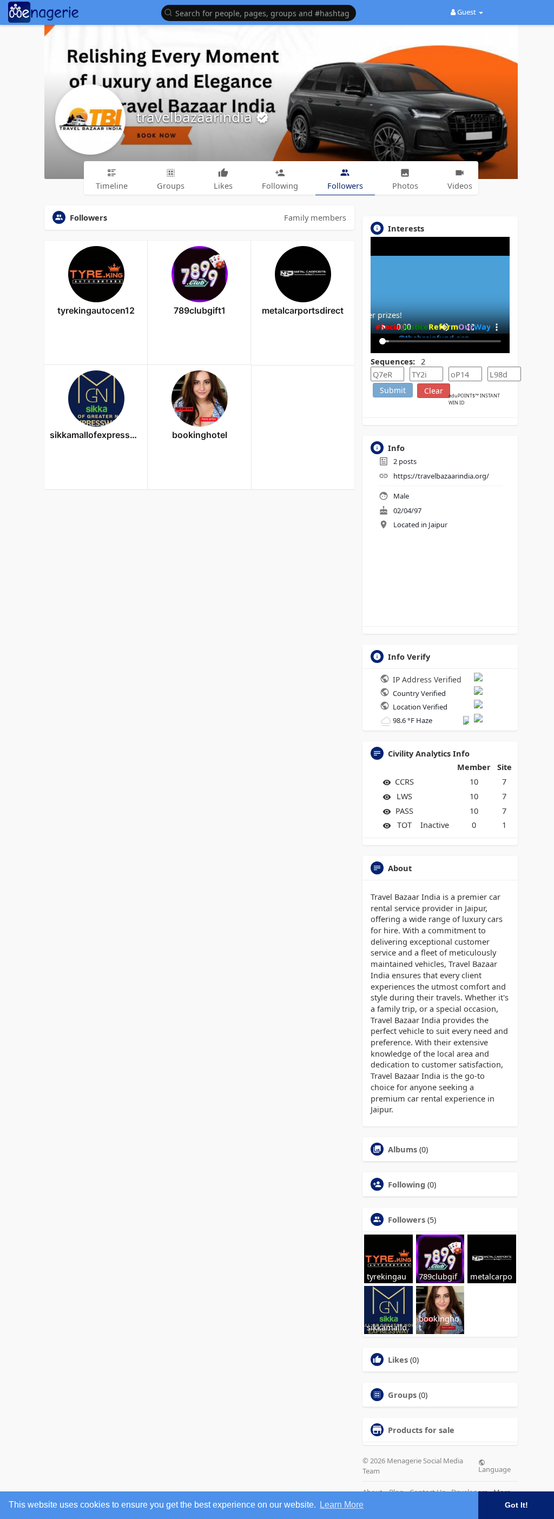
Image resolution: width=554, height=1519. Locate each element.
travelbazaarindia (196, 117)
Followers (406, 1219)
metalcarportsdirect (303, 310)
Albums (402, 1149)
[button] (261, 12)
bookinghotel (199, 434)
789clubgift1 (200, 310)
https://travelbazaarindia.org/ (441, 476)
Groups (402, 1394)
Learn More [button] (342, 1504)
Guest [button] (467, 12)
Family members (315, 217)
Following (406, 1184)
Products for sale (421, 1429)
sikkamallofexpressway (96, 434)
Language (494, 1468)
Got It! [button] (516, 1505)
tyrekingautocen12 (96, 310)
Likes (398, 1359)
